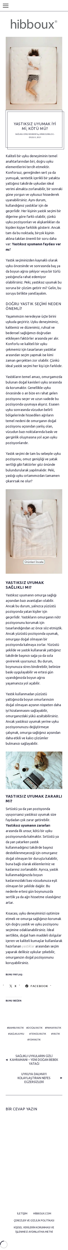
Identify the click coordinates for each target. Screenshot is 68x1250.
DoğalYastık (35, 1028)
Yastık (56, 1034)
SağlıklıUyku (17, 1034)
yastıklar (28, 946)
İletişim (22, 1213)
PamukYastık (53, 1028)
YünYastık (35, 1039)
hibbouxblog (47, 134)
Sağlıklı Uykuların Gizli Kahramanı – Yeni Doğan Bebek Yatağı (34, 1060)
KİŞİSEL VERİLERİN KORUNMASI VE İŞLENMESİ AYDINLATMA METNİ (34, 1229)
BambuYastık (16, 1028)
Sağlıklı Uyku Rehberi (26, 134)
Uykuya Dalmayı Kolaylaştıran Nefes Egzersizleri (34, 1078)
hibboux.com (42, 1213)
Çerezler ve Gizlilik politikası (34, 1220)
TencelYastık (38, 1034)
